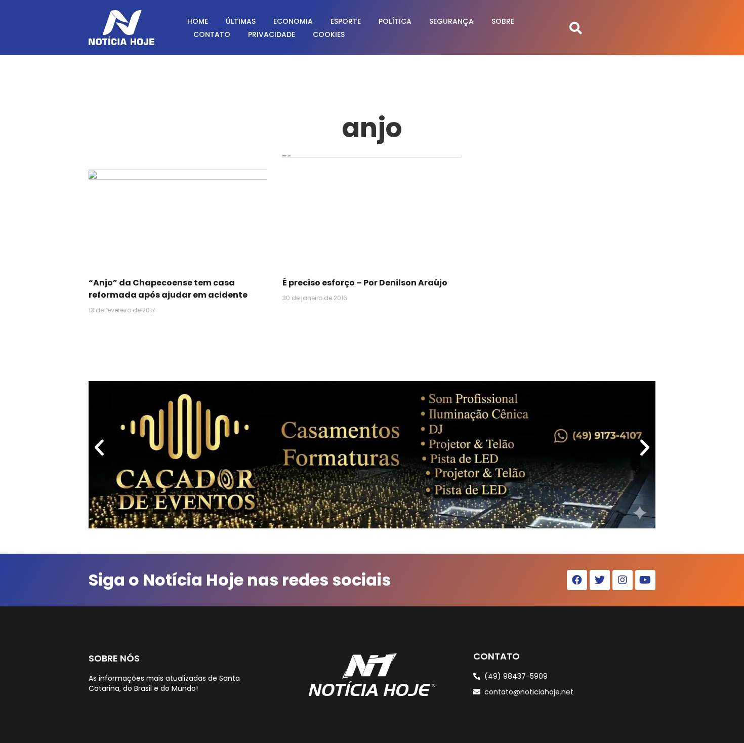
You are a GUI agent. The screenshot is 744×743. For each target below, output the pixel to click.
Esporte (345, 21)
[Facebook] (577, 580)
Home (197, 21)
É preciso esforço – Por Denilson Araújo (364, 282)
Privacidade (271, 34)
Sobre (502, 21)
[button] (575, 27)
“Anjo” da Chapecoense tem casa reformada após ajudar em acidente (168, 289)
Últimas (241, 21)
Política (395, 21)
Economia (293, 21)
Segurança (451, 21)
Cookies (329, 34)
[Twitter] (600, 580)
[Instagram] (622, 580)
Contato (211, 34)
